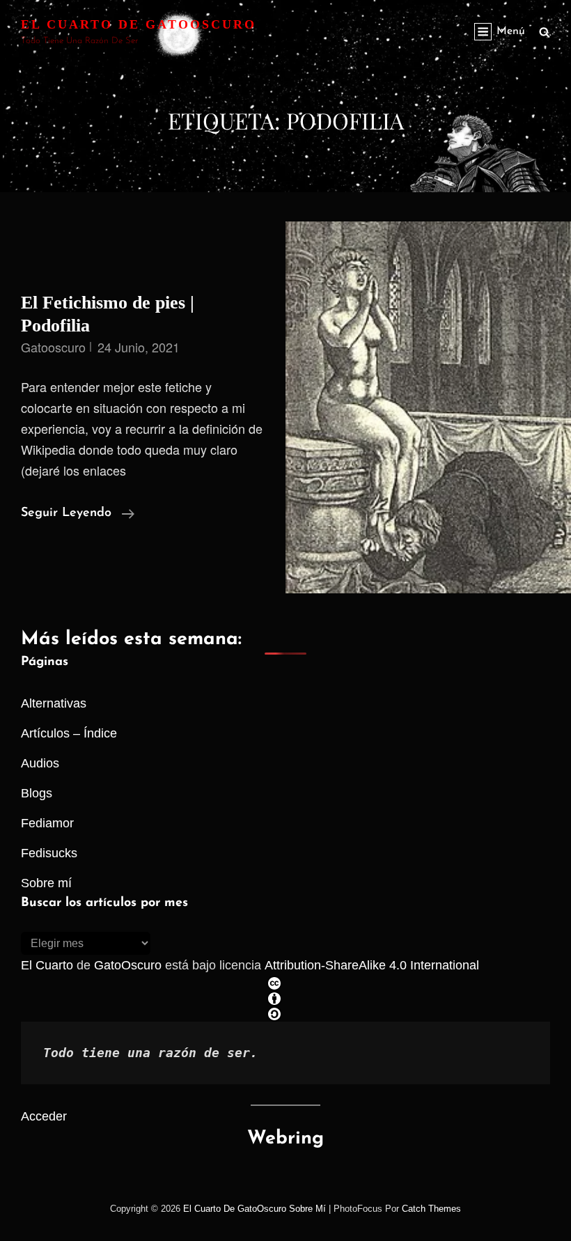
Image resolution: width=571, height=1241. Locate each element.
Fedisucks (49, 853)
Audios (40, 763)
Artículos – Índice (69, 733)
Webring (285, 1139)
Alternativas (53, 703)
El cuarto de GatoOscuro (138, 24)
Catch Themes (431, 1208)
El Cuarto (47, 965)
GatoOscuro (128, 965)
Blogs (36, 793)
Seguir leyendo (77, 515)
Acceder (44, 1116)
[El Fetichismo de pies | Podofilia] (428, 407)
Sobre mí (46, 883)
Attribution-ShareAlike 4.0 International (372, 965)
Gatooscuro (53, 347)
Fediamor (47, 823)
